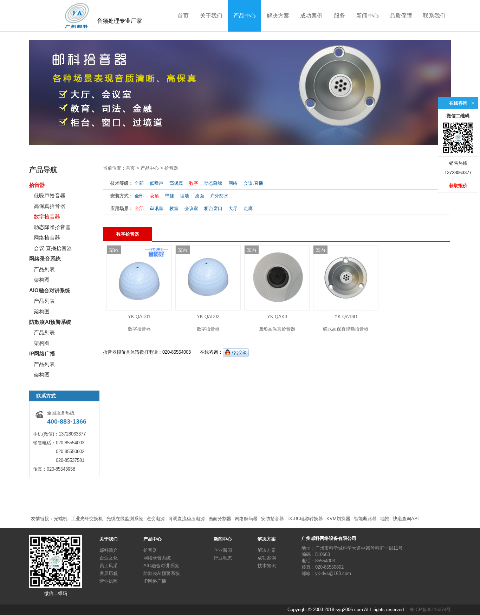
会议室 (191, 208)
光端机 (60, 518)
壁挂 (169, 195)
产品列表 (44, 269)
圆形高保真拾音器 (277, 329)
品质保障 (401, 16)
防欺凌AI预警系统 (50, 322)
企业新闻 (223, 550)
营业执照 (108, 581)
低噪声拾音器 (49, 195)
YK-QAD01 (139, 316)
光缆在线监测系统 (124, 518)
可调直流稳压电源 (186, 518)
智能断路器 (365, 518)
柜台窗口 (213, 208)
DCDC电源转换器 (305, 518)
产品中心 (244, 16)
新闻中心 (367, 16)
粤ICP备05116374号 (430, 609)
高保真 (176, 183)
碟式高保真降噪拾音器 (346, 329)
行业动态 (223, 558)
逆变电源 (156, 518)
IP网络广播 (42, 353)
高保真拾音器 (49, 206)
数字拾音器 (47, 217)
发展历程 (108, 573)
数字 (193, 183)
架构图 (42, 280)
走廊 (248, 208)
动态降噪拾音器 (52, 227)
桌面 (199, 195)
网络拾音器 (47, 238)
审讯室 (156, 208)
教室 (174, 208)
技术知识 (267, 565)
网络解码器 (246, 518)
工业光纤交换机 (87, 518)
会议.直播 (253, 183)
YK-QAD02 (208, 316)
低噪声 (156, 183)
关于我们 (211, 16)
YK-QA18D (346, 316)
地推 (384, 518)
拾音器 (37, 185)
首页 (183, 16)
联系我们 (434, 16)
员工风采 (108, 565)
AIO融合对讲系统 (49, 290)
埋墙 (184, 195)
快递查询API (406, 518)
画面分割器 (219, 518)
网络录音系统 (45, 259)
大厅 (233, 208)
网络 (233, 183)
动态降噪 (213, 183)
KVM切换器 (338, 518)
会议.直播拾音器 (53, 248)
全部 (139, 183)
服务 (339, 16)
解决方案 (278, 16)
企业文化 (108, 558)
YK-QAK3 (277, 316)
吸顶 (154, 195)
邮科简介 (108, 550)
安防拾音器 (272, 518)
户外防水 (219, 195)
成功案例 (311, 16)
